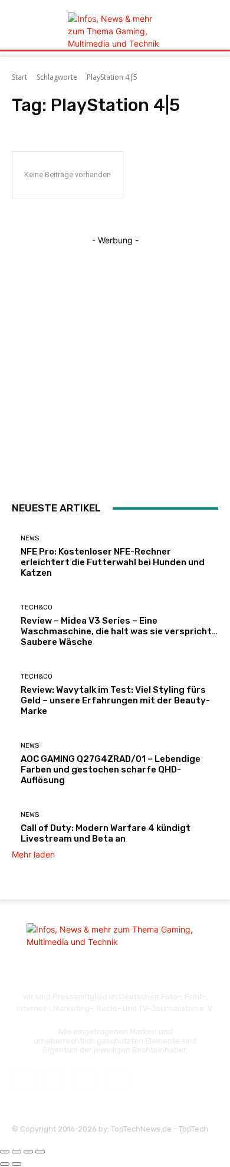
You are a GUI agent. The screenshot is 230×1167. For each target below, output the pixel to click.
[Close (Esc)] (4, 1151)
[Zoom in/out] (40, 1151)
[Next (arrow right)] (16, 1164)
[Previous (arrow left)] (4, 1164)
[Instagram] (54, 1079)
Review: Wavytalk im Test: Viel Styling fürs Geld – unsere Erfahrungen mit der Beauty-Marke (115, 700)
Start (19, 77)
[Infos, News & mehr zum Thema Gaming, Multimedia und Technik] (115, 31)
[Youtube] (117, 1079)
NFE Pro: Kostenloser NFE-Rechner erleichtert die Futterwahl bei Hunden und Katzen (113, 562)
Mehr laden (33, 854)
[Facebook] (23, 1079)
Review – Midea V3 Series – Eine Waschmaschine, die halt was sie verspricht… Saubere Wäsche (119, 631)
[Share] (16, 1151)
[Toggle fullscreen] (28, 1151)
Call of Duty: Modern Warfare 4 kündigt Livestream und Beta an (105, 833)
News (30, 538)
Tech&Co (36, 607)
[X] (85, 1079)
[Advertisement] (115, 361)
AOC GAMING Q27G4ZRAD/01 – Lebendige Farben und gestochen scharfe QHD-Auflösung (111, 769)
